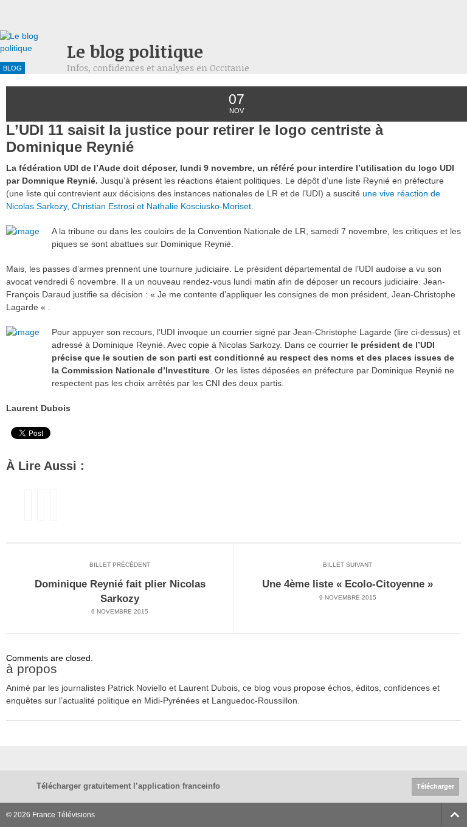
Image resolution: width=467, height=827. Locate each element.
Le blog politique (135, 51)
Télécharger (435, 786)
